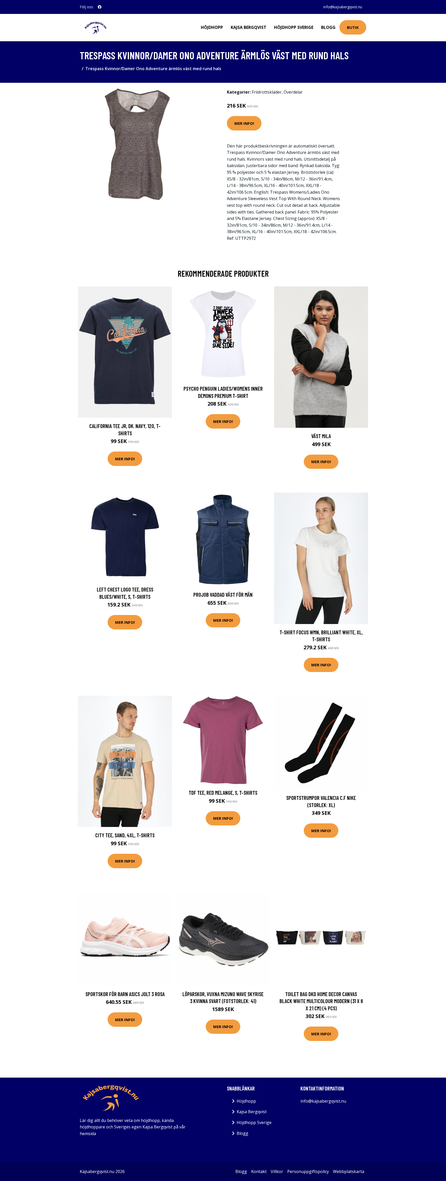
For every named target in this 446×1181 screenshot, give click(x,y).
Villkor (277, 1171)
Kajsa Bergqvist (248, 27)
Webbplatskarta (348, 1171)
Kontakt (259, 1171)
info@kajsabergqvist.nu (342, 6)
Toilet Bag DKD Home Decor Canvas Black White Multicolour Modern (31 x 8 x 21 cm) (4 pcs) (321, 1001)
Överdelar (293, 92)
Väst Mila (321, 436)
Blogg (328, 27)
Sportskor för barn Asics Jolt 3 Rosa (125, 994)
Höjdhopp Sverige (293, 27)
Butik (353, 27)
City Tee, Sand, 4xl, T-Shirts (125, 835)
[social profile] (99, 7)
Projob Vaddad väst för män (223, 594)
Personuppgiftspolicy (308, 1171)
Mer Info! (244, 123)
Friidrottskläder (267, 92)
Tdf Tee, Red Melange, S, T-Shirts (223, 792)
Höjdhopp (212, 27)
